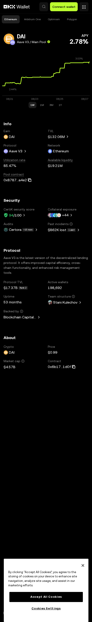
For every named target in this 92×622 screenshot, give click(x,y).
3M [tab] (51, 105)
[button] (44, 6)
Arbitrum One (32, 19)
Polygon (72, 19)
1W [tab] (32, 105)
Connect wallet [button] (63, 7)
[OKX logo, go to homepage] (17, 7)
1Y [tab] (60, 105)
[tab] (11, 19)
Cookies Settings (46, 608)
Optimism (54, 19)
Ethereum (10, 19)
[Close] (83, 565)
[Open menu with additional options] (83, 5)
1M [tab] (42, 105)
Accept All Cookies (46, 596)
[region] (46, 590)
